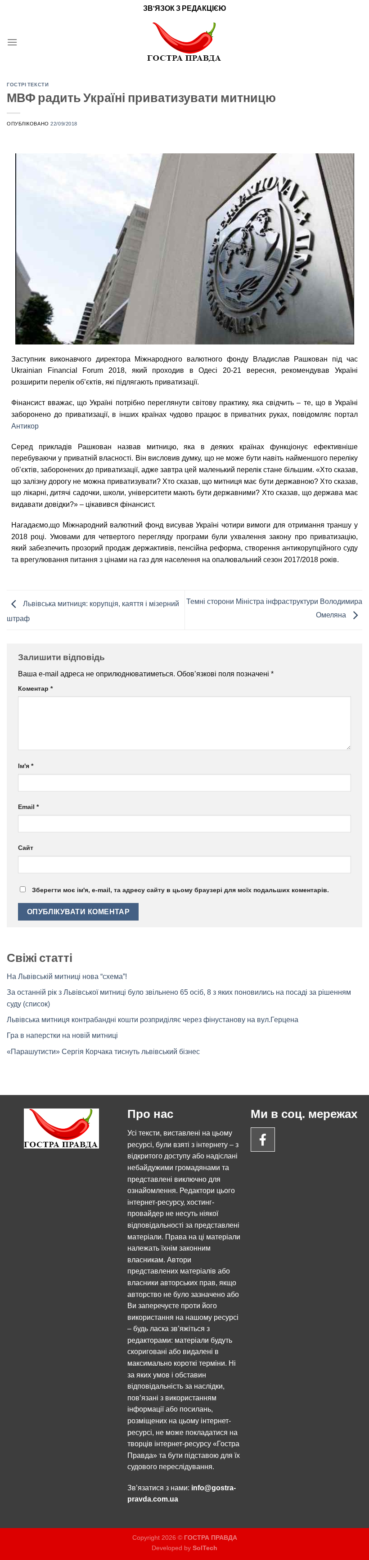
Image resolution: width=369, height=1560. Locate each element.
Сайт (25, 847)
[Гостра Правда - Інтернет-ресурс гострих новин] (185, 42)
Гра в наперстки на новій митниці (62, 1035)
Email (28, 806)
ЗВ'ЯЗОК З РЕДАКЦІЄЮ (184, 8)
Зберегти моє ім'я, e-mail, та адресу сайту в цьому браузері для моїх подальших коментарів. (180, 890)
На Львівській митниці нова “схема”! (67, 976)
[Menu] (12, 42)
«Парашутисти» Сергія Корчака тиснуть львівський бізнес (103, 1051)
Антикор (25, 426)
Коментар (35, 688)
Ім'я (25, 765)
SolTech (205, 1547)
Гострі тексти (28, 84)
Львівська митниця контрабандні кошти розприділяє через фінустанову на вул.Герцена (152, 1020)
